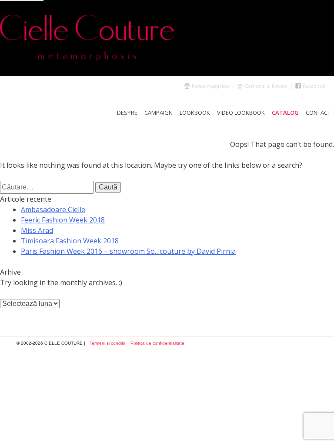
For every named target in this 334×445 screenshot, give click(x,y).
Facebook (314, 86)
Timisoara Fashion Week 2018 (70, 241)
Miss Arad (37, 230)
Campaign (158, 112)
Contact (318, 112)
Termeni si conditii (107, 343)
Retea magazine (210, 86)
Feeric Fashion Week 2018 (63, 220)
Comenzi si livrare (266, 86)
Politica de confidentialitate (157, 343)
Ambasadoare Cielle (53, 209)
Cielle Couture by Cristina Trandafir (167, 38)
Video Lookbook (241, 112)
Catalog (285, 112)
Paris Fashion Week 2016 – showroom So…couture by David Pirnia (128, 251)
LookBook (195, 112)
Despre (127, 112)
